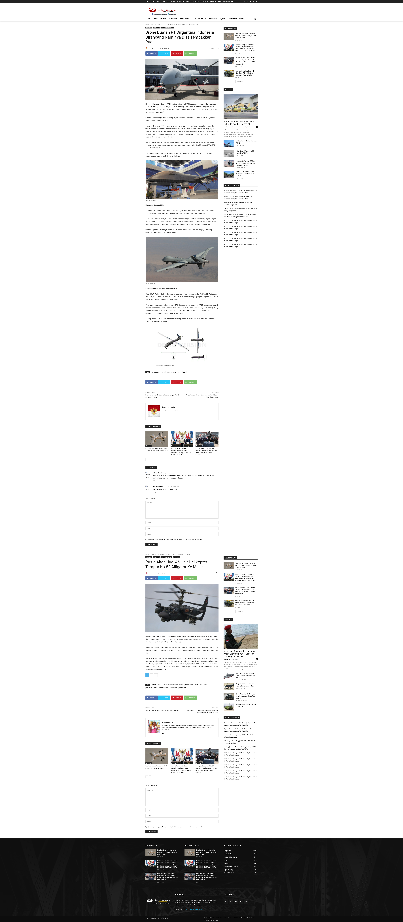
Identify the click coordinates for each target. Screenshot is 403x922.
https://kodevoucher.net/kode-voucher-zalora (174, 410)
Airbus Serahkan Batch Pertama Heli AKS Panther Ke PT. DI (239, 122)
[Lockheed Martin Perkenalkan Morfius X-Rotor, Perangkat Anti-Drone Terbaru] (156, 439)
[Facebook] (244, 1)
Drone (163, 372)
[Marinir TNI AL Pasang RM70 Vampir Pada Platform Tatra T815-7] (229, 174)
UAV (184, 372)
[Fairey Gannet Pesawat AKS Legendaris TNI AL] (229, 153)
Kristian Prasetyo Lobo (230, 127)
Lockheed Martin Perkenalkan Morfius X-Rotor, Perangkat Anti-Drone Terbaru (246, 35)
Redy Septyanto (155, 48)
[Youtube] (256, 1)
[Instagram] (247, 1)
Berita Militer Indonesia (167, 27)
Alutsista (148, 446)
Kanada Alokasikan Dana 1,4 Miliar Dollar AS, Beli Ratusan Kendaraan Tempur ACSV (244, 73)
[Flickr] (236, 902)
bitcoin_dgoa (228, 214)
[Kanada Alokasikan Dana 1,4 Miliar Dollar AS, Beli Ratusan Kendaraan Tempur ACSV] (229, 73)
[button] (255, 18)
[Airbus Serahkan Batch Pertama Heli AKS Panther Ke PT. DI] (241, 106)
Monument (227, 202)
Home (147, 24)
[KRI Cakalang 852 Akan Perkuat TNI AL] (229, 143)
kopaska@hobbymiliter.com (192, 909)
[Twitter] (250, 1)
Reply (154, 480)
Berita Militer (156, 27)
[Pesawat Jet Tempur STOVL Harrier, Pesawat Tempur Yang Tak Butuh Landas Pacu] (229, 163)
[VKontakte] (246, 902)
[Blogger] (226, 902)
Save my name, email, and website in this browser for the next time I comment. (175, 539)
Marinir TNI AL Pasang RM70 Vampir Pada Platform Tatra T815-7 (245, 174)
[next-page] (150, 459)
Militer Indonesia (171, 372)
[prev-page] (146, 459)
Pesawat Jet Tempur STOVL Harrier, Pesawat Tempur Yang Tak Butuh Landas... (246, 163)
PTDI (180, 372)
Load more (240, 81)
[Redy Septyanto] (146, 48)
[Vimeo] (253, 1)
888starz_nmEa (228, 208)
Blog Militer (149, 27)
